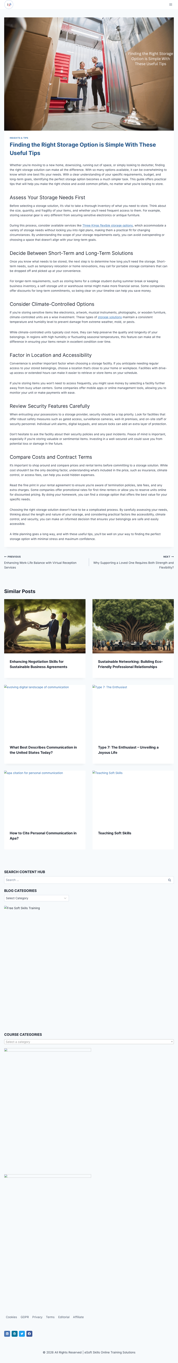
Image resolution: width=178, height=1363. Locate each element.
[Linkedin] (7, 1334)
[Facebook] (29, 1334)
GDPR (25, 1317)
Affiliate (78, 1317)
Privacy (37, 1317)
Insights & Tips (19, 138)
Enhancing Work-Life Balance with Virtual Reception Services (40, 562)
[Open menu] (170, 4)
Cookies (11, 1317)
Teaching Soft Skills (114, 833)
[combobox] (89, 1041)
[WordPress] (15, 1334)
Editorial (64, 1317)
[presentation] (45, 626)
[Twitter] (22, 1334)
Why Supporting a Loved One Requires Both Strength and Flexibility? (133, 562)
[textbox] (89, 1041)
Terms (50, 1317)
